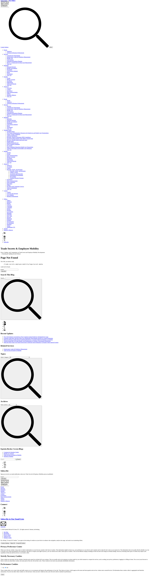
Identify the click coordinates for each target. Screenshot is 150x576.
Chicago (9, 204)
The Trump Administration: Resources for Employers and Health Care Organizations (28, 133)
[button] (5, 463)
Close (2, 574)
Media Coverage (11, 79)
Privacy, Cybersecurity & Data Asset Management (19, 62)
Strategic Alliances (11, 95)
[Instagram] (4, 238)
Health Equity (10, 141)
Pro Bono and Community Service (15, 186)
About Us (6, 86)
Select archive (4, 404)
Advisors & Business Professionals (15, 52)
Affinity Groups (14, 172)
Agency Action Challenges (13, 134)
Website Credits (7, 537)
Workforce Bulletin (8, 456)
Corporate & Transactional (13, 55)
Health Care (10, 58)
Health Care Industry (12, 68)
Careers (9, 89)
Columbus (9, 207)
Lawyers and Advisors (12, 193)
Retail (8, 72)
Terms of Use (7, 536)
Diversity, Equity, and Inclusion (14, 169)
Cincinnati (9, 206)
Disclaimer (6, 533)
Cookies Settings (5, 543)
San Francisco (10, 221)
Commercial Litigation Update (11, 452)
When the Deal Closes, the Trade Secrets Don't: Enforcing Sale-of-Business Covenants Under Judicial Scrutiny (31, 342)
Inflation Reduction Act (12, 143)
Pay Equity (9, 145)
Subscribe (6, 242)
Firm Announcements (12, 92)
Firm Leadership (11, 182)
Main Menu (12, 0)
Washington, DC (11, 227)
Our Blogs (9, 81)
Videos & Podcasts (11, 83)
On (3, 567)
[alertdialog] (75, 560)
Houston (9, 210)
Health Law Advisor (9, 453)
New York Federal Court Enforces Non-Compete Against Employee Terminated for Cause (26, 337)
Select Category (4, 357)
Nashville (9, 214)
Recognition (13, 176)
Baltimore (9, 202)
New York (9, 216)
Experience (9, 91)
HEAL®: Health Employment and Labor (17, 140)
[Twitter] (4, 240)
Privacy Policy (7, 535)
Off (7, 567)
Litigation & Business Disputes (14, 61)
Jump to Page (4, 0)
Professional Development (16, 175)
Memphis (9, 213)
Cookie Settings (4, 47)
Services (6, 54)
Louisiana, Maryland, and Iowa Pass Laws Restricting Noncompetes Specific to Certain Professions (28, 338)
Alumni (6, 228)
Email (2, 269)
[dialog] (75, 542)
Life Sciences (10, 60)
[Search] (29, 47)
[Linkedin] (4, 233)
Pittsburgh (9, 218)
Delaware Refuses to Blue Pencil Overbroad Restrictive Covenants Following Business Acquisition (28, 339)
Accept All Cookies (20, 543)
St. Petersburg (10, 223)
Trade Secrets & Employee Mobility (12, 350)
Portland (9, 220)
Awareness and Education (16, 174)
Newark (9, 217)
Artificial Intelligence (12, 135)
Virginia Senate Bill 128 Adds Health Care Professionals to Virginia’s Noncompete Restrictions (27, 341)
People (5, 50)
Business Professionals (12, 196)
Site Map (6, 532)
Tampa (8, 226)
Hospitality (9, 69)
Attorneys (9, 51)
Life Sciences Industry (12, 71)
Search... (3, 278)
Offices (8, 93)
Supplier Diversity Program (17, 178)
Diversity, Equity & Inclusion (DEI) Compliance (19, 137)
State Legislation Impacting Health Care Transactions (20, 147)
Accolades (9, 166)
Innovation (9, 183)
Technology (10, 74)
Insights (6, 76)
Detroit (8, 209)
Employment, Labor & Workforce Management (18, 57)
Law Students (10, 195)
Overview (9, 88)
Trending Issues (7, 130)
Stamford (9, 224)
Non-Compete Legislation (13, 144)
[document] (75, 560)
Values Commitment (12, 188)
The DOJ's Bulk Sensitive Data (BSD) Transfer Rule (20, 138)
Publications (10, 82)
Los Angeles (10, 211)
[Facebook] (4, 237)
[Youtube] (4, 235)
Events (8, 78)
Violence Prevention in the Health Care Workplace (19, 148)
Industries (6, 65)
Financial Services (11, 67)
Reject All (13, 543)
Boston (8, 203)
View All (9, 64)
